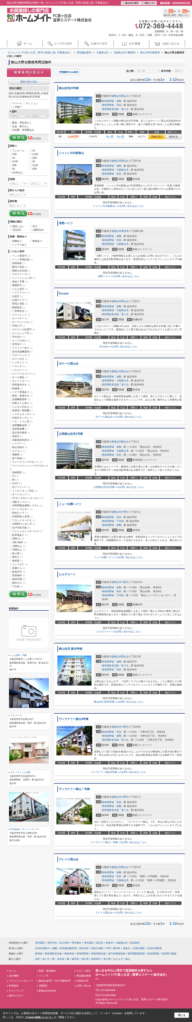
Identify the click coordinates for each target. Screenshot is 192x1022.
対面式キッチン (22, 417)
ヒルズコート (67, 574)
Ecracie (64, 293)
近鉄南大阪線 (169, 953)
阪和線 (38, 953)
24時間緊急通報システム (27, 505)
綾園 (54, 948)
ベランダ (18, 366)
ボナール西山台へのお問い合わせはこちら (118, 416)
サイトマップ (16, 990)
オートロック (21, 494)
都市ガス (18, 582)
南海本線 (69, 953)
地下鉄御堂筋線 (116, 953)
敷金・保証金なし (22, 122)
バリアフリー (21, 292)
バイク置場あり (22, 392)
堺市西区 (40, 942)
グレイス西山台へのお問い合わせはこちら (118, 912)
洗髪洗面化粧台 (22, 439)
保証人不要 (20, 281)
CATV (17, 483)
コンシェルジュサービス (27, 531)
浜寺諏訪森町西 (67, 948)
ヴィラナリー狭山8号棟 (73, 718)
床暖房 (17, 454)
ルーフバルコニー (23, 373)
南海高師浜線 (98, 953)
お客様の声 (82, 980)
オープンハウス (22, 322)
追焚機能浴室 (21, 425)
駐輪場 (17, 388)
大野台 (125, 511)
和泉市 (109, 942)
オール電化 (20, 377)
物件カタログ (16, 995)
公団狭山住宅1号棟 (71, 433)
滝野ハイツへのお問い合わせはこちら (118, 276)
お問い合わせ (83, 985)
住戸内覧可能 (21, 527)
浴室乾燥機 (20, 428)
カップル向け (21, 340)
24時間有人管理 (22, 516)
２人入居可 (20, 289)
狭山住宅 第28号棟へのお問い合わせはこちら (118, 701)
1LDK (35, 154)
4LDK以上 (17, 172)
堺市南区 (89, 942)
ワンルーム (18, 150)
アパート (17, 103)
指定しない (18, 226)
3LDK (35, 165)
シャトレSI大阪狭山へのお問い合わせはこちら (118, 206)
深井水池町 (97, 948)
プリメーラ (16, 715)
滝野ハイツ (66, 223)
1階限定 (43, 985)
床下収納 (18, 458)
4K (13, 168)
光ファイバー (21, 487)
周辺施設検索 (83, 975)
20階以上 (18, 549)
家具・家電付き (22, 395)
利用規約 (14, 985)
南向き (17, 557)
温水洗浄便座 (21, 432)
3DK (14, 165)
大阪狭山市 (115, 95)
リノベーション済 (23, 278)
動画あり (37, 241)
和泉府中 (96, 959)
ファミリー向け (22, 347)
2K (13, 157)
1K (33, 150)
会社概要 (14, 975)
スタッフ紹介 (83, 970)
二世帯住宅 (20, 311)
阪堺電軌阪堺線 (136, 953)
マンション (32, 103)
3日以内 (16, 229)
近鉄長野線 (153, 953)
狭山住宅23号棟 (69, 88)
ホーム (12, 970)
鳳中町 (116, 948)
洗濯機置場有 (21, 399)
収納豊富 (18, 472)
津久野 (85, 959)
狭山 (127, 959)
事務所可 (18, 285)
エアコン (18, 451)
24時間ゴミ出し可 (23, 523)
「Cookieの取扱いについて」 (39, 1017)
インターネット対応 (24, 490)
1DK (14, 154)
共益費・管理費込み (23, 130)
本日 (34, 226)
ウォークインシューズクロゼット (29, 467)
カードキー (20, 318)
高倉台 (126, 948)
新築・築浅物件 (47, 970)
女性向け (18, 344)
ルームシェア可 (22, 333)
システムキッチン (23, 414)
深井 (37, 959)
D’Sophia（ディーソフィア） (25, 829)
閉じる (181, 1015)
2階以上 (18, 538)
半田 (108, 948)
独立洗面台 (20, 447)
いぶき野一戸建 (18, 655)
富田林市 (135, 942)
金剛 (118, 101)
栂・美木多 (58, 959)
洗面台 (17, 436)
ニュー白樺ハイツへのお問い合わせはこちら (118, 557)
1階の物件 (19, 542)
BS (15, 479)
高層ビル (18, 568)
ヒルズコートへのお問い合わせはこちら (118, 631)
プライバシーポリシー (21, 980)
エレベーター (21, 380)
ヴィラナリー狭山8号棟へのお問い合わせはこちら (118, 772)
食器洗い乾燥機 (22, 410)
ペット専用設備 (22, 259)
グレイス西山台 (69, 859)
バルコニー (20, 370)
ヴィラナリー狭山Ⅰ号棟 (74, 789)
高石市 (99, 942)
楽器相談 (18, 263)
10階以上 (18, 546)
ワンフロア (20, 564)
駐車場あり (20, 535)
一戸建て (17, 107)
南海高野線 (108, 101)
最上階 (17, 553)
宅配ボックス (21, 501)
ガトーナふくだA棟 (20, 772)
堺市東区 (76, 942)
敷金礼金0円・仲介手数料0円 (55, 980)
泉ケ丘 (125, 109)
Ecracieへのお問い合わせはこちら (118, 346)
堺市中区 (52, 942)
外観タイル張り (22, 403)
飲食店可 (18, 571)
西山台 (125, 95)
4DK (34, 168)
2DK (34, 157)
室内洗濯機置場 (22, 351)
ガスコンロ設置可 (23, 329)
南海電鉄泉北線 (110, 109)
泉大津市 (64, 942)
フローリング (21, 355)
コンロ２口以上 (22, 406)
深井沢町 (84, 948)
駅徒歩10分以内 (47, 990)
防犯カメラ (20, 512)
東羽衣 (75, 959)
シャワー (18, 443)
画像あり (17, 241)
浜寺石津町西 (154, 948)
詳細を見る (156, 136)
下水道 (17, 586)
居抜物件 (18, 575)
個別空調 (18, 579)
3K (33, 161)
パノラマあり (19, 244)
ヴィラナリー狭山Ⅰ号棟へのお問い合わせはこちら (119, 842)
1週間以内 (38, 229)
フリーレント (21, 314)
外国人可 (18, 325)
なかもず (118, 959)
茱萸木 (125, 231)
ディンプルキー (22, 509)
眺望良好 (18, 307)
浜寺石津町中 (42, 948)
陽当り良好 (20, 266)
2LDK (15, 161)
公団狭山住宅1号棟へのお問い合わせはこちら (119, 487)
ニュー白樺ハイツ (70, 504)
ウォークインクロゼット (27, 461)
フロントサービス (23, 520)
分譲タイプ (20, 300)
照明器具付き (21, 384)
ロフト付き (20, 359)
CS (15, 476)
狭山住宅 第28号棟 (70, 648)
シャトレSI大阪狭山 (71, 152)
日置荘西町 (139, 948)
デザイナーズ (21, 274)
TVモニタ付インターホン (27, 498)
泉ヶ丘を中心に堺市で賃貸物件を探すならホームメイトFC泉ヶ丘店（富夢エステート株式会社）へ (132, 974)
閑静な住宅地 (21, 270)
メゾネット (20, 362)
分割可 (17, 296)
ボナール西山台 (69, 363)
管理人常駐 (20, 303)
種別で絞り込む (29, 81)
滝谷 (118, 105)
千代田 (120, 521)
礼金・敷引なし (20, 126)
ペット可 (44, 975)
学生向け (18, 336)
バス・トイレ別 (22, 421)
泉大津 (107, 959)
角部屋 (17, 560)
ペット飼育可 (21, 255)
